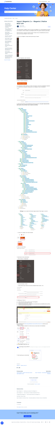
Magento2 (18, 365)
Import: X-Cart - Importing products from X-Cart (8, 45)
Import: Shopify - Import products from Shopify (8, 39)
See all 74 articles (7, 59)
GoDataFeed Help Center (8, 18)
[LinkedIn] (19, 367)
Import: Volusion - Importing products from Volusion (8, 52)
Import (13, 18)
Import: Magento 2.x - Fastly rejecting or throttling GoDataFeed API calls (28, 392)
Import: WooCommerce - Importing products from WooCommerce (9, 49)
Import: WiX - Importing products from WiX (8, 36)
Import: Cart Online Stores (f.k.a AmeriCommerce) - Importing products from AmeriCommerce (9, 56)
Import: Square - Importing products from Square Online (8, 33)
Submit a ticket (27, 416)
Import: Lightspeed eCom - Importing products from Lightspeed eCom (9, 29)
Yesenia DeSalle (21, 25)
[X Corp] (18, 367)
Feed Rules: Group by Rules (21, 396)
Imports (16, 18)
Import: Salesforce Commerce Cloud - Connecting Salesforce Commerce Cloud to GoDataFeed (32, 397)
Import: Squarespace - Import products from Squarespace (8, 42)
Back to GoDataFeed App (43, 1)
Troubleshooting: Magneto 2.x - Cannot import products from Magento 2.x (28, 394)
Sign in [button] (49, 1)
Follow (49, 26)
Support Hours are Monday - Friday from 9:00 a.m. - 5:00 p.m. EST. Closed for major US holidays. (26, 422)
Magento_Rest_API (24, 365)
